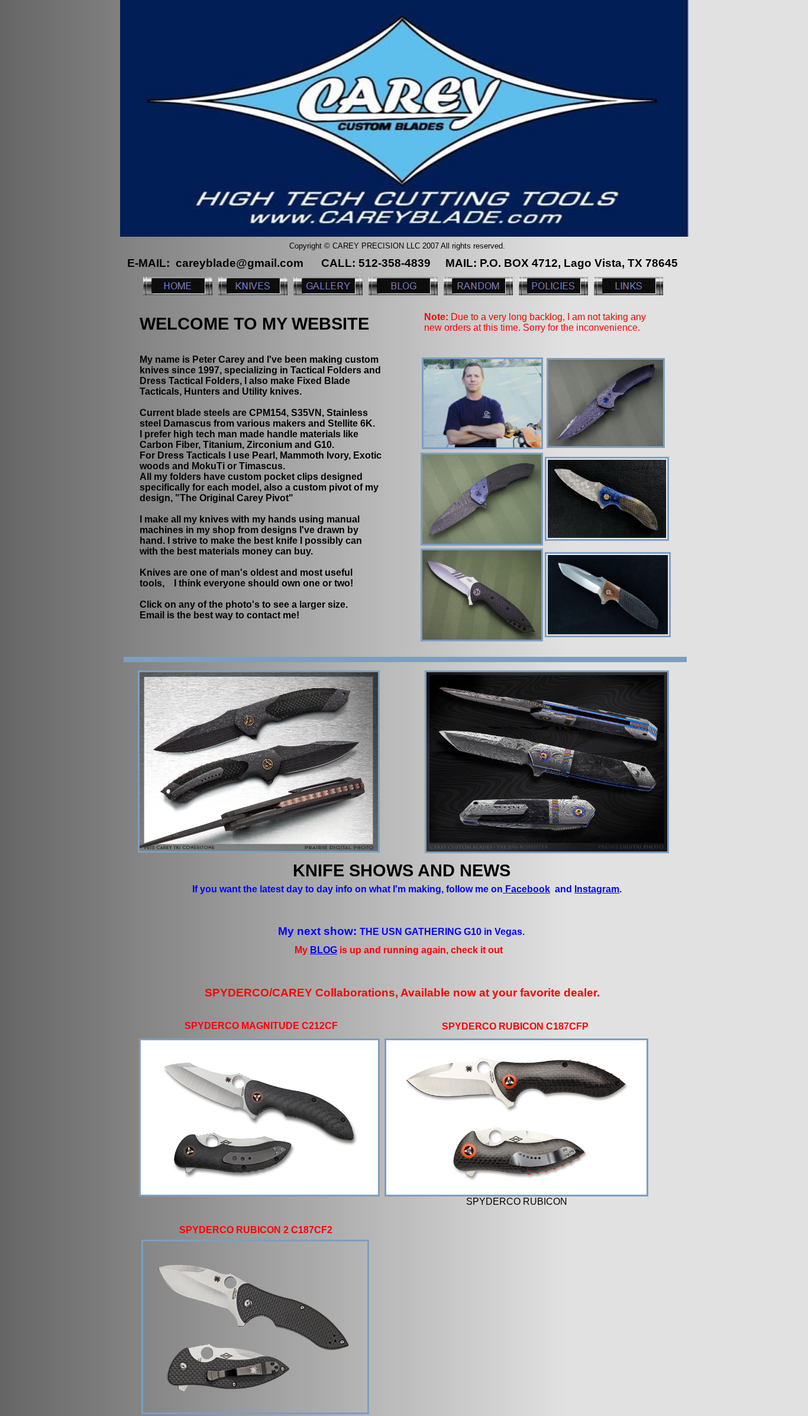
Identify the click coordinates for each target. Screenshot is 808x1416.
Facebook (526, 889)
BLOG (323, 950)
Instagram (596, 889)
